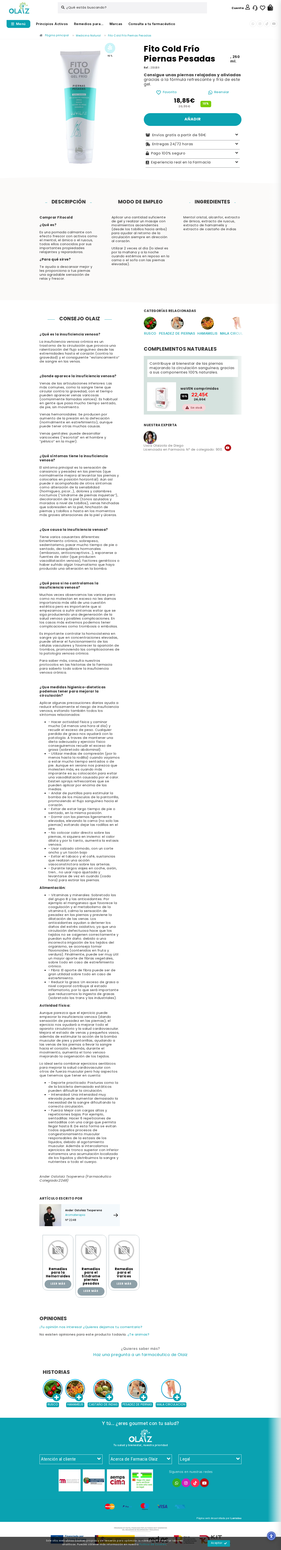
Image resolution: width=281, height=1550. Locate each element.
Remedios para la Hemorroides (58, 1272)
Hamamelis (207, 333)
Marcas (116, 24)
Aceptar (216, 1543)
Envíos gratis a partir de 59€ (179, 135)
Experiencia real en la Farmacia (181, 162)
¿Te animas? (139, 1335)
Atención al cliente (58, 1459)
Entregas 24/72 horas (172, 144)
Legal (185, 1459)
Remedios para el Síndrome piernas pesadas (91, 1276)
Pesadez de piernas (177, 333)
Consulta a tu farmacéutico (151, 24)
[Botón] (270, 7)
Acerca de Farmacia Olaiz (134, 1459)
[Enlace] (19, 8)
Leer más (57, 1284)
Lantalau (236, 1518)
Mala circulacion (237, 333)
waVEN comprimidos (199, 389)
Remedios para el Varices (124, 1272)
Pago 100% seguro (168, 153)
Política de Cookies (152, 1544)
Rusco (150, 333)
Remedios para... (89, 24)
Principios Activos (52, 24)
